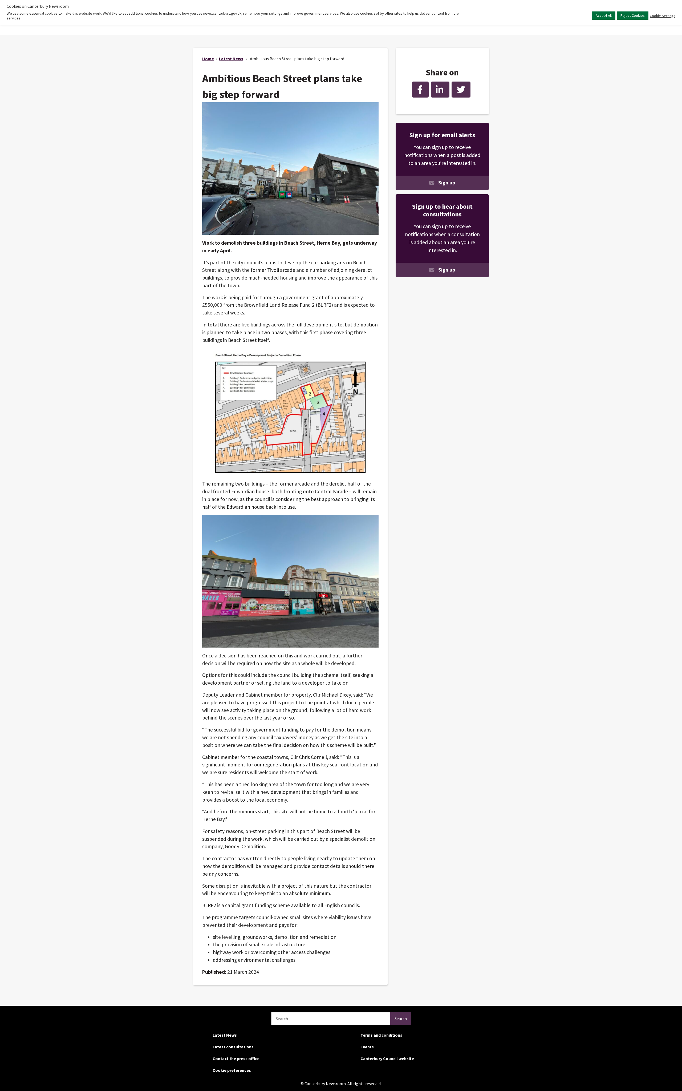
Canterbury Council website (387, 1058)
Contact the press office (236, 1058)
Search (401, 1018)
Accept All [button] (604, 15)
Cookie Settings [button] (662, 15)
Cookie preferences (232, 1070)
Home (208, 58)
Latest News (231, 58)
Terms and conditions (381, 1035)
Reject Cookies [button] (632, 15)
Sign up (446, 182)
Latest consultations (233, 1046)
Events (367, 1046)
